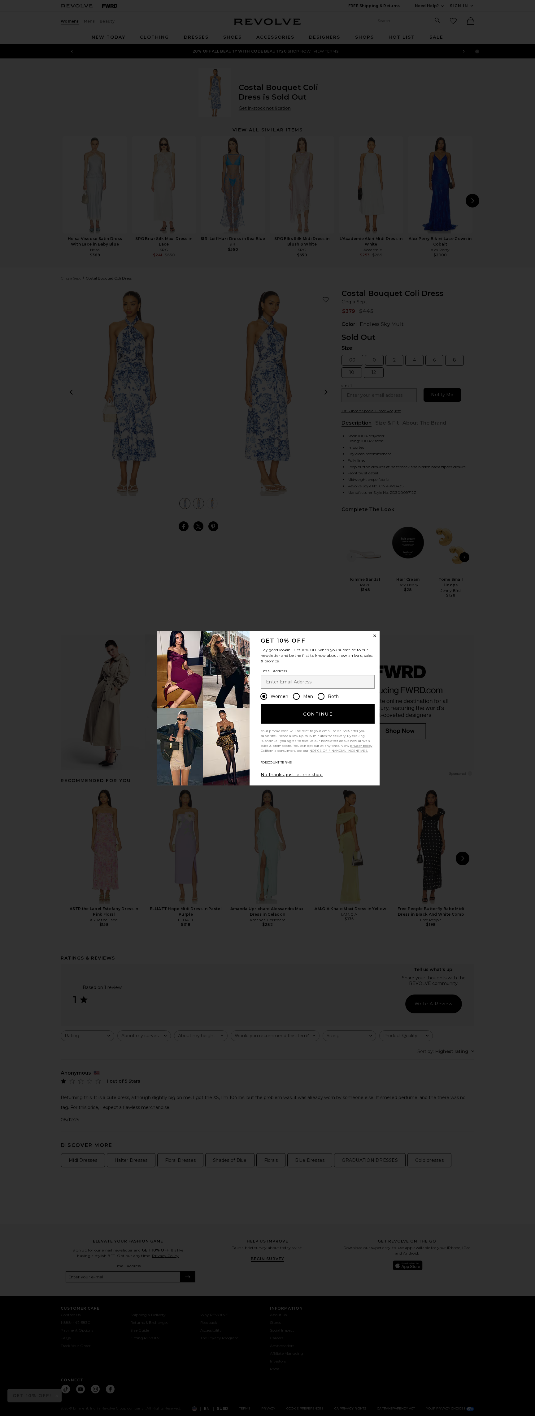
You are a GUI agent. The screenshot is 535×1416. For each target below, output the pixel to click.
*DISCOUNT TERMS (276, 762)
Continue (318, 714)
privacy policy (361, 746)
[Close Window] (375, 636)
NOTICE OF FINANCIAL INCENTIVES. (339, 751)
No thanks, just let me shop (292, 774)
